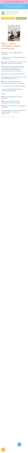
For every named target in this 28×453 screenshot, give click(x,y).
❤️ (2, 96)
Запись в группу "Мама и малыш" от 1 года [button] (14, 1)
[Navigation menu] (26, 13)
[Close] (26, 1)
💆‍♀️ (2, 81)
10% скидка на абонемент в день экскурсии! (14, 5)
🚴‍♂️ (2, 77)
